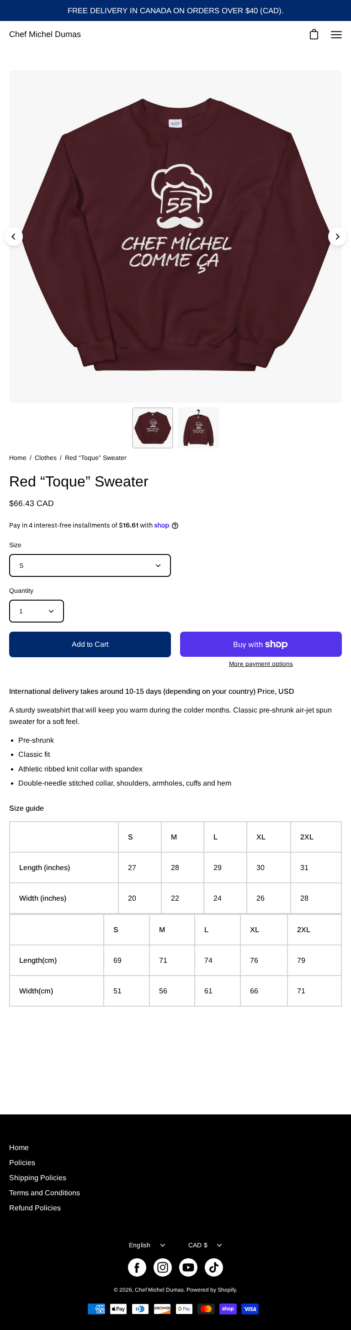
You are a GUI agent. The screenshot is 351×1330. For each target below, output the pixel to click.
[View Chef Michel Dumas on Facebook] (137, 1267)
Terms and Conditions (44, 1193)
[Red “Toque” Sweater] (152, 428)
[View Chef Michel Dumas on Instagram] (163, 1267)
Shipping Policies (37, 1178)
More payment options (261, 663)
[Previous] (14, 236)
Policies (22, 1162)
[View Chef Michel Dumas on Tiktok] (214, 1267)
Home (18, 457)
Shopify (227, 1290)
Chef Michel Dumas (45, 34)
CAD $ (197, 1245)
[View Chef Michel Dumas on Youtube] (188, 1267)
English (140, 1245)
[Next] (337, 236)
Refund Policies (35, 1208)
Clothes (46, 457)
